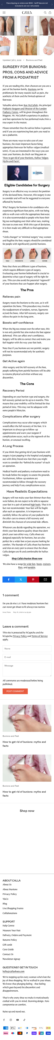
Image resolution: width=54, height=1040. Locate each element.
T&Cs (5, 899)
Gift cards (7, 944)
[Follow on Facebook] (4, 1020)
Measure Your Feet (11, 930)
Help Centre (8, 925)
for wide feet (29, 564)
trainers (46, 564)
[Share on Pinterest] (33, 579)
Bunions (32, 89)
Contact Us (8, 954)
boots (39, 564)
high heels (35, 504)
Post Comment (15, 691)
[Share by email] (45, 579)
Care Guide (8, 949)
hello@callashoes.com (14, 971)
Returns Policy (10, 939)
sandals (31, 567)
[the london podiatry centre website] (27, 173)
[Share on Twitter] (21, 579)
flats (20, 567)
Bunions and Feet (34, 60)
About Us (7, 884)
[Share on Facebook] (9, 579)
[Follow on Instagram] (10, 1020)
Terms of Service (40, 636)
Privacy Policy (20, 636)
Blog (5, 903)
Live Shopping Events (13, 908)
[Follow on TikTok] (24, 1020)
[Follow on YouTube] (17, 1020)
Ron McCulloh (31, 105)
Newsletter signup (11, 959)
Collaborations (10, 913)
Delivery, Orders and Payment (17, 935)
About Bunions (10, 889)
